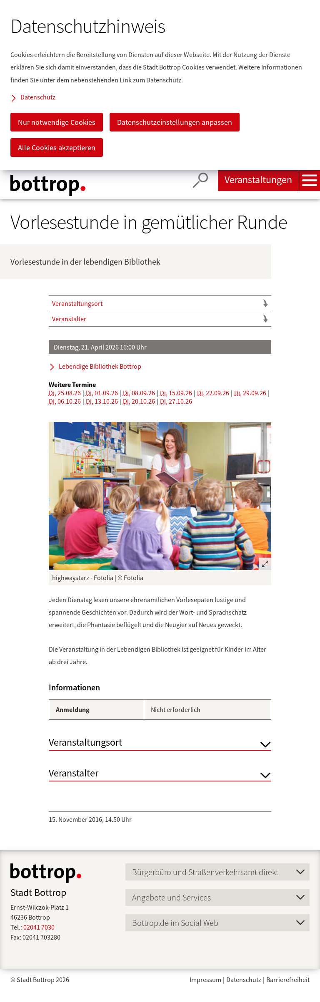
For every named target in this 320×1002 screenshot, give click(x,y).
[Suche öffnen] (200, 180)
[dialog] (160, 85)
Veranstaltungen (258, 179)
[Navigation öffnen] (309, 180)
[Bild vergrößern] (160, 496)
